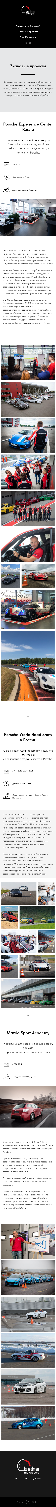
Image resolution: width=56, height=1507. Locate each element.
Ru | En (28, 42)
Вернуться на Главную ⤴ (28, 26)
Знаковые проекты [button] (28, 31)
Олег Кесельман (28, 37)
